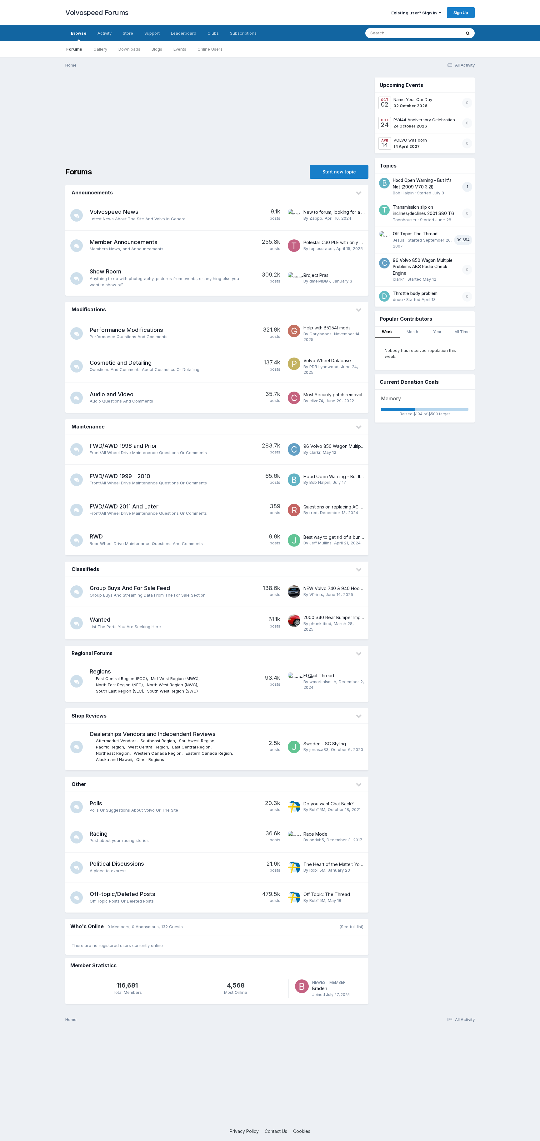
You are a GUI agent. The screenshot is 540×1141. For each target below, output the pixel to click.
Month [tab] (412, 331)
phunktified (320, 623)
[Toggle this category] (359, 193)
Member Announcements (124, 242)
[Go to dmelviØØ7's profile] (294, 278)
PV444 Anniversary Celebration (424, 119)
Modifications (89, 309)
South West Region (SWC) (172, 690)
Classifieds (85, 569)
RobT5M (317, 809)
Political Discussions (117, 863)
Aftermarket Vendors (116, 740)
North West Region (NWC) (172, 684)
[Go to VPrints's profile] (294, 591)
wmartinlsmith (322, 681)
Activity (105, 33)
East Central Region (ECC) (121, 678)
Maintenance (88, 426)
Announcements (92, 192)
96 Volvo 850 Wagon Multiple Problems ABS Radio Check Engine (422, 267)
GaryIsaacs (320, 333)
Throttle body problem (415, 293)
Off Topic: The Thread (326, 894)
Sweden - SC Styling (324, 743)
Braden (319, 988)
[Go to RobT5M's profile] (294, 807)
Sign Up (460, 12)
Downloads (129, 49)
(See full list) (351, 926)
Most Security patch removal (332, 394)
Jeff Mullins (320, 542)
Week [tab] (387, 331)
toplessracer (321, 248)
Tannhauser (405, 219)
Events (179, 49)
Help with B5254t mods (327, 327)
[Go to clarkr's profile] (294, 449)
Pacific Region (110, 746)
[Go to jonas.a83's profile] (294, 747)
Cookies (301, 1131)
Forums (74, 49)
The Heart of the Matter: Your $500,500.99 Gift (351, 864)
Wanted (100, 619)
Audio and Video (111, 394)
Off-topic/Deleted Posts (122, 894)
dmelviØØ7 (319, 280)
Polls (96, 803)
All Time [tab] (462, 331)
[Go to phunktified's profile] (294, 620)
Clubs (213, 33)
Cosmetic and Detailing (121, 362)
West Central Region (148, 746)
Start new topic (339, 171)
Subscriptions (243, 33)
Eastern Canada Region (209, 753)
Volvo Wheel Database (327, 360)
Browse (78, 33)
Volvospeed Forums (96, 12)
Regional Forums (92, 653)
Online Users (210, 49)
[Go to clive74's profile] (294, 398)
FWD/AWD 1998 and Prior (123, 446)
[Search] (468, 33)
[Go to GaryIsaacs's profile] (294, 331)
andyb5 (316, 839)
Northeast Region (113, 753)
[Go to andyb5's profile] (294, 837)
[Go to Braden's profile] (302, 986)
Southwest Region (196, 740)
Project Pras (315, 275)
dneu (398, 299)
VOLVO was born (410, 140)
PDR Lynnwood (323, 366)
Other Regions (150, 759)
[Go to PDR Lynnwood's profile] (294, 364)
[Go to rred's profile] (294, 510)
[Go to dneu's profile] (384, 296)
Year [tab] (437, 331)
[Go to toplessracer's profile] (294, 245)
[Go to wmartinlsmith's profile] (294, 679)
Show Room (105, 271)
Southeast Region (158, 740)
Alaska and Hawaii (114, 759)
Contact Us (276, 1131)
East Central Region (191, 746)
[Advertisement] (217, 121)
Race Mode (315, 834)
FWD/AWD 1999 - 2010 (120, 476)
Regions (100, 671)
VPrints (316, 594)
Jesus (398, 240)
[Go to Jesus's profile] (384, 236)
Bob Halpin (319, 482)
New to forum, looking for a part (336, 212)
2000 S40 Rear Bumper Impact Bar (339, 617)
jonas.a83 (318, 749)
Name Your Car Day (412, 99)
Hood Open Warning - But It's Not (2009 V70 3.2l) (354, 476)
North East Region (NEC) (119, 684)
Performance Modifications (126, 330)
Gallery (100, 49)
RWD (96, 536)
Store (128, 33)
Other (79, 784)
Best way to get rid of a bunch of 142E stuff (347, 537)
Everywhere (441, 33)
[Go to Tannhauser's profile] (384, 210)
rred (313, 512)
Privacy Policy (244, 1131)
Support (152, 33)
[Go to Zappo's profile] (294, 215)
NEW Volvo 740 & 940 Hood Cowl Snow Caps (351, 588)
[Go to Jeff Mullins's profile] (294, 540)
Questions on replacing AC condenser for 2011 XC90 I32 (361, 506)
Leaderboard (183, 33)
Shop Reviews (89, 716)
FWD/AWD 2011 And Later (124, 506)
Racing (99, 833)
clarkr (314, 452)
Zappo (315, 218)
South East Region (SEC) (119, 690)
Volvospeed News (114, 211)
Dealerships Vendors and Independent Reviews (153, 734)
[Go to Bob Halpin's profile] (294, 479)
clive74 (316, 400)
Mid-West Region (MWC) (174, 678)
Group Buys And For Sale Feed (130, 588)
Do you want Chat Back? (328, 803)
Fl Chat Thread (318, 675)
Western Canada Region (158, 753)
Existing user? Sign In (415, 12)
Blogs (157, 49)
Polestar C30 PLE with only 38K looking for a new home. (361, 242)
